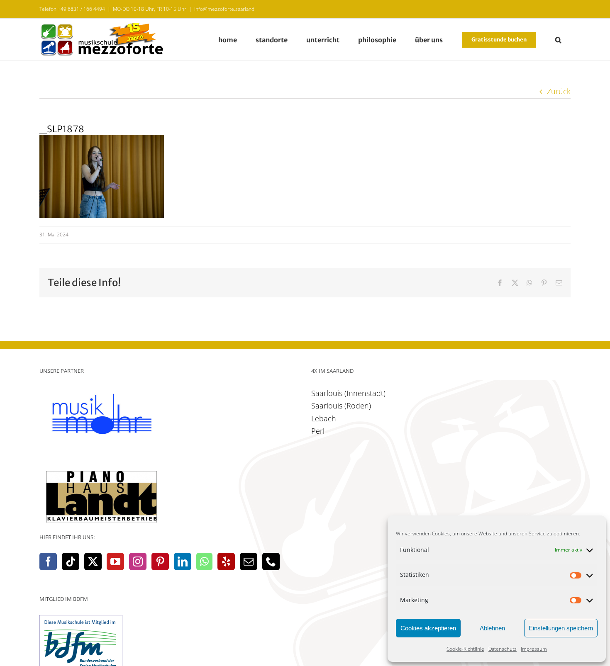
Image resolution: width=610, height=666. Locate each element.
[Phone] (271, 561)
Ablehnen (492, 628)
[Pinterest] (160, 561)
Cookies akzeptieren (428, 628)
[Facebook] (48, 561)
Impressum (534, 648)
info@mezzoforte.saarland (224, 8)
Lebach (323, 418)
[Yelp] (226, 561)
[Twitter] (93, 561)
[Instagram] (137, 561)
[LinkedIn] (182, 561)
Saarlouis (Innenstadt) (348, 393)
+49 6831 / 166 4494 (81, 8)
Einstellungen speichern (561, 628)
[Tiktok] (70, 561)
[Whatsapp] (204, 561)
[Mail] (248, 561)
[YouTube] (115, 561)
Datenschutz (502, 648)
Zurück (559, 91)
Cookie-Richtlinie (465, 648)
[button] (558, 40)
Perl (318, 431)
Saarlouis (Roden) (341, 406)
